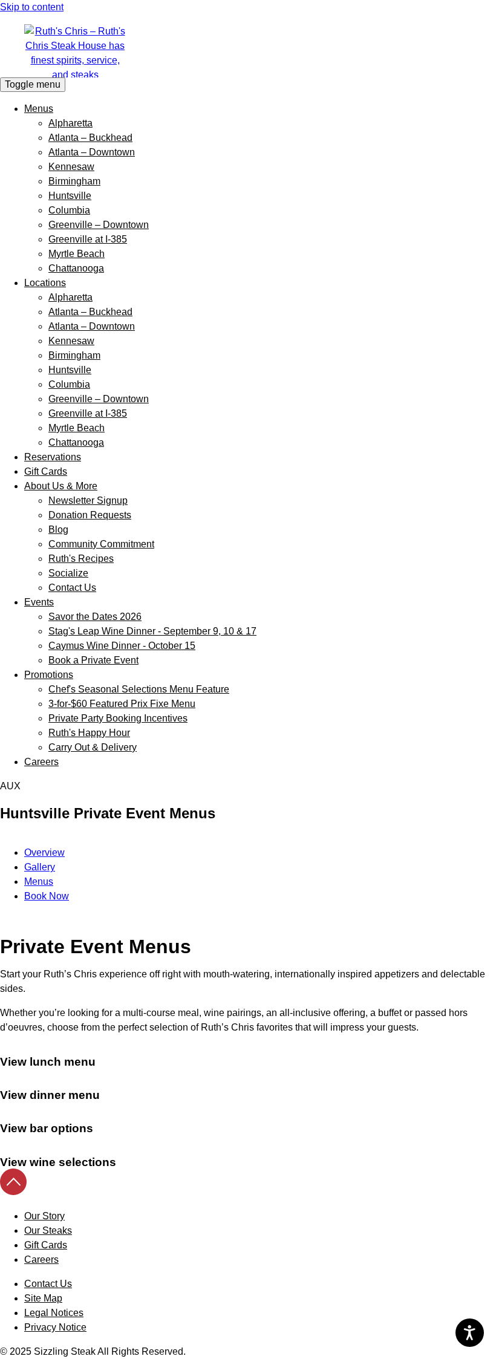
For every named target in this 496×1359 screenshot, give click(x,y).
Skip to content (32, 7)
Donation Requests (89, 515)
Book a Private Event (93, 660)
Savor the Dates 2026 (95, 616)
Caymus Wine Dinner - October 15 (121, 645)
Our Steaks (48, 1230)
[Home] (248, 50)
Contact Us (72, 587)
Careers (41, 762)
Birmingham (74, 181)
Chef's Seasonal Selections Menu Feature (138, 689)
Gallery (39, 867)
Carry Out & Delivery (92, 747)
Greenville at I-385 (87, 239)
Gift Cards (45, 471)
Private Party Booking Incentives (118, 718)
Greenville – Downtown (98, 225)
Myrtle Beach (76, 254)
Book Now (46, 896)
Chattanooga (76, 268)
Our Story (44, 1216)
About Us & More (60, 486)
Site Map (43, 1298)
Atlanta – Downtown (91, 152)
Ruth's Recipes (81, 558)
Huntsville (69, 196)
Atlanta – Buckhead (90, 137)
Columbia (69, 210)
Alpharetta (70, 123)
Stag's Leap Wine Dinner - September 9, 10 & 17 (152, 631)
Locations (45, 283)
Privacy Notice (55, 1327)
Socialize (68, 573)
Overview (44, 852)
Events (39, 602)
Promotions (48, 675)
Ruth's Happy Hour (89, 733)
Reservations (52, 457)
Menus (38, 108)
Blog (58, 529)
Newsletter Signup (88, 500)
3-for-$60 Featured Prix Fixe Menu (121, 704)
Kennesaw (71, 166)
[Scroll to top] (13, 1192)
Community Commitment (101, 544)
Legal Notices (53, 1313)
